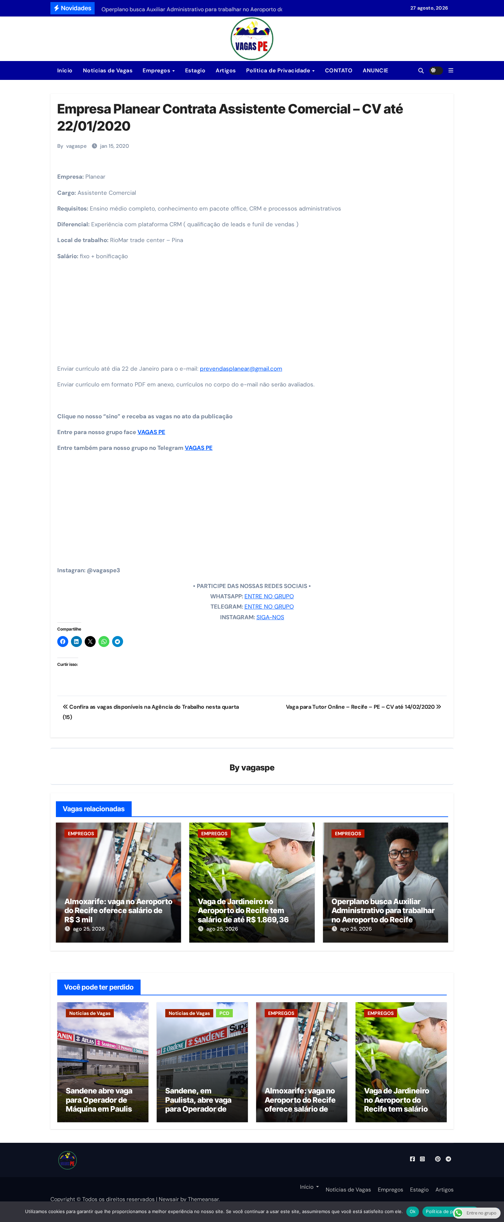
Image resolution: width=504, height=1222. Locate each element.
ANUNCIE (375, 70)
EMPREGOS (81, 833)
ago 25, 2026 (89, 928)
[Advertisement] (253, 315)
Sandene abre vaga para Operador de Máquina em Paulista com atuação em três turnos (103, 1108)
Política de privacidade (451, 1211)
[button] (451, 70)
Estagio (195, 70)
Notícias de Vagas (108, 70)
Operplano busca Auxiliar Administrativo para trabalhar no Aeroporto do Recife (383, 910)
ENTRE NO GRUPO (269, 596)
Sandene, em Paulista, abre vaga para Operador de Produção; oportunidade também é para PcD (199, 1113)
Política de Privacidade (279, 70)
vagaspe (76, 146)
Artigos (226, 70)
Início (64, 70)
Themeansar (203, 1199)
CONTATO (339, 70)
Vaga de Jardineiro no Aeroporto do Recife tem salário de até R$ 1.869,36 (243, 910)
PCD (224, 1013)
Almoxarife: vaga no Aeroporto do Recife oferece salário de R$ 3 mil (118, 910)
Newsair (169, 1199)
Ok (413, 1211)
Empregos (157, 70)
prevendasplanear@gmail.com (241, 368)
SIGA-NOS (270, 617)
